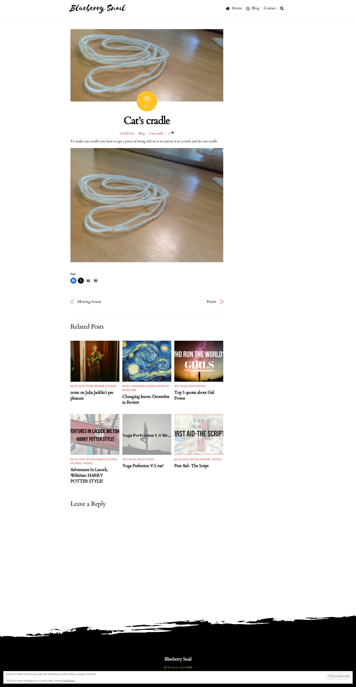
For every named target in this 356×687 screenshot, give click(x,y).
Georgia (127, 133)
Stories (111, 386)
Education (197, 386)
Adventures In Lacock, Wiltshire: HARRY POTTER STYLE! (89, 475)
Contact (270, 8)
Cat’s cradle (147, 121)
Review (99, 386)
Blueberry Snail (176, 667)
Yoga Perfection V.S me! (142, 466)
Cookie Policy (68, 680)
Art (177, 386)
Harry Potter (106, 459)
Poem (211, 301)
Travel (87, 463)
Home (236, 8)
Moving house (89, 301)
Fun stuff (86, 386)
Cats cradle (156, 133)
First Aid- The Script (191, 466)
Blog (255, 8)
